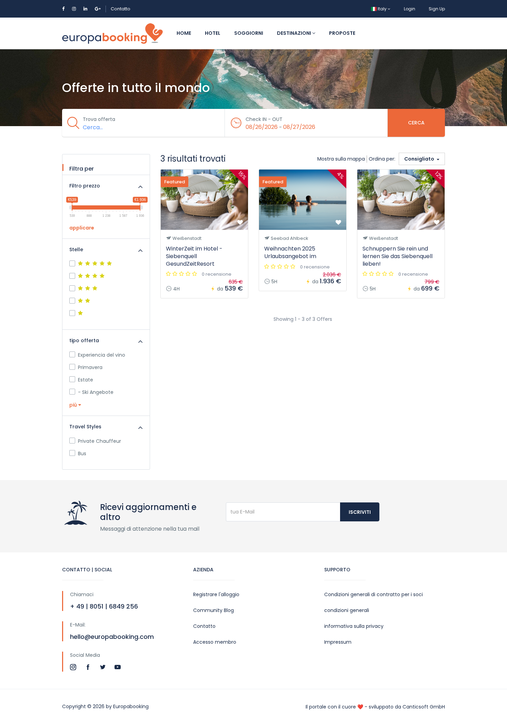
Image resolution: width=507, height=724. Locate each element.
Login (409, 9)
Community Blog (213, 610)
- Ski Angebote (95, 392)
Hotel (212, 33)
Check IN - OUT (264, 119)
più (73, 404)
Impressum (337, 642)
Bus (82, 453)
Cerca (416, 122)
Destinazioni (294, 33)
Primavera (90, 367)
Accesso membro (214, 642)
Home (184, 33)
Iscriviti (360, 512)
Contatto (120, 9)
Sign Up (437, 9)
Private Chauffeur (99, 441)
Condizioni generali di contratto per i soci (373, 594)
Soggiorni (248, 33)
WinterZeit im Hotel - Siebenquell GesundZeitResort (194, 256)
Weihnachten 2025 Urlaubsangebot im (290, 252)
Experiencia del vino (101, 354)
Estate (85, 379)
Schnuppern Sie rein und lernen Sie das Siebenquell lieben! (397, 256)
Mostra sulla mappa (341, 158)
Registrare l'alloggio (216, 594)
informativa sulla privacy (354, 626)
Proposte (342, 33)
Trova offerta (99, 119)
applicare (81, 227)
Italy (382, 9)
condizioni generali (346, 610)
